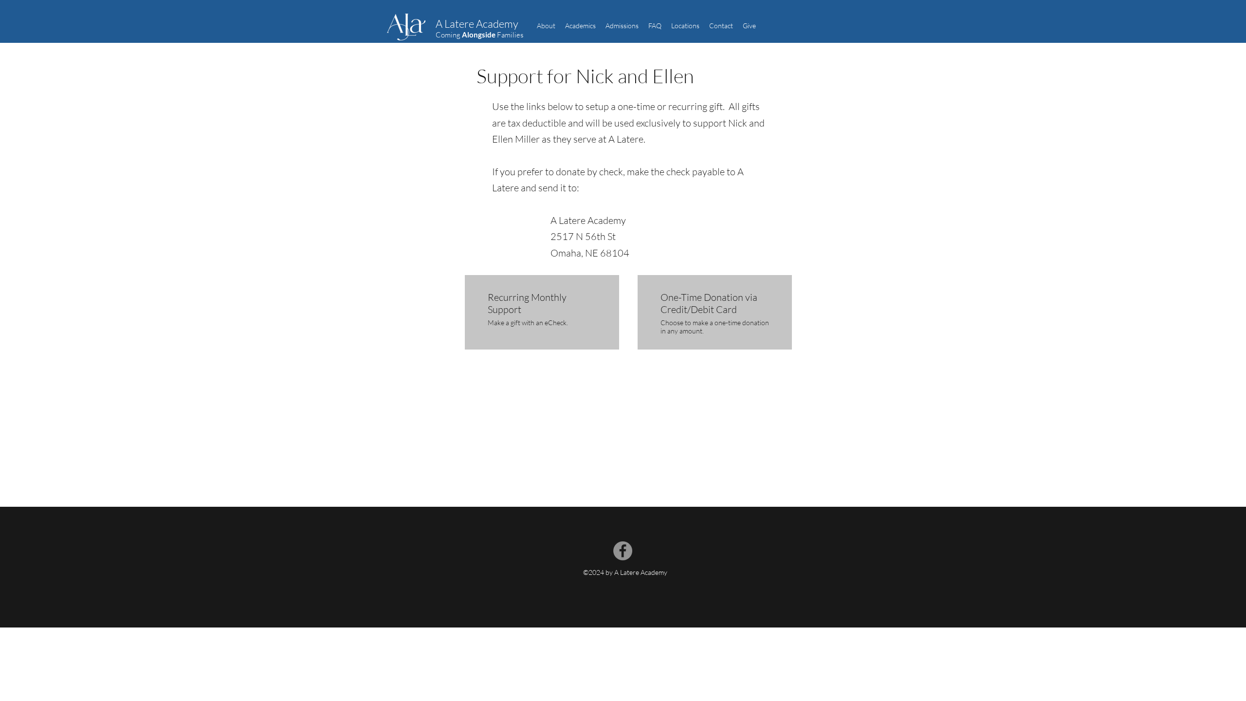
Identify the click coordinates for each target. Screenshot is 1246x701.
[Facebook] (622, 550)
